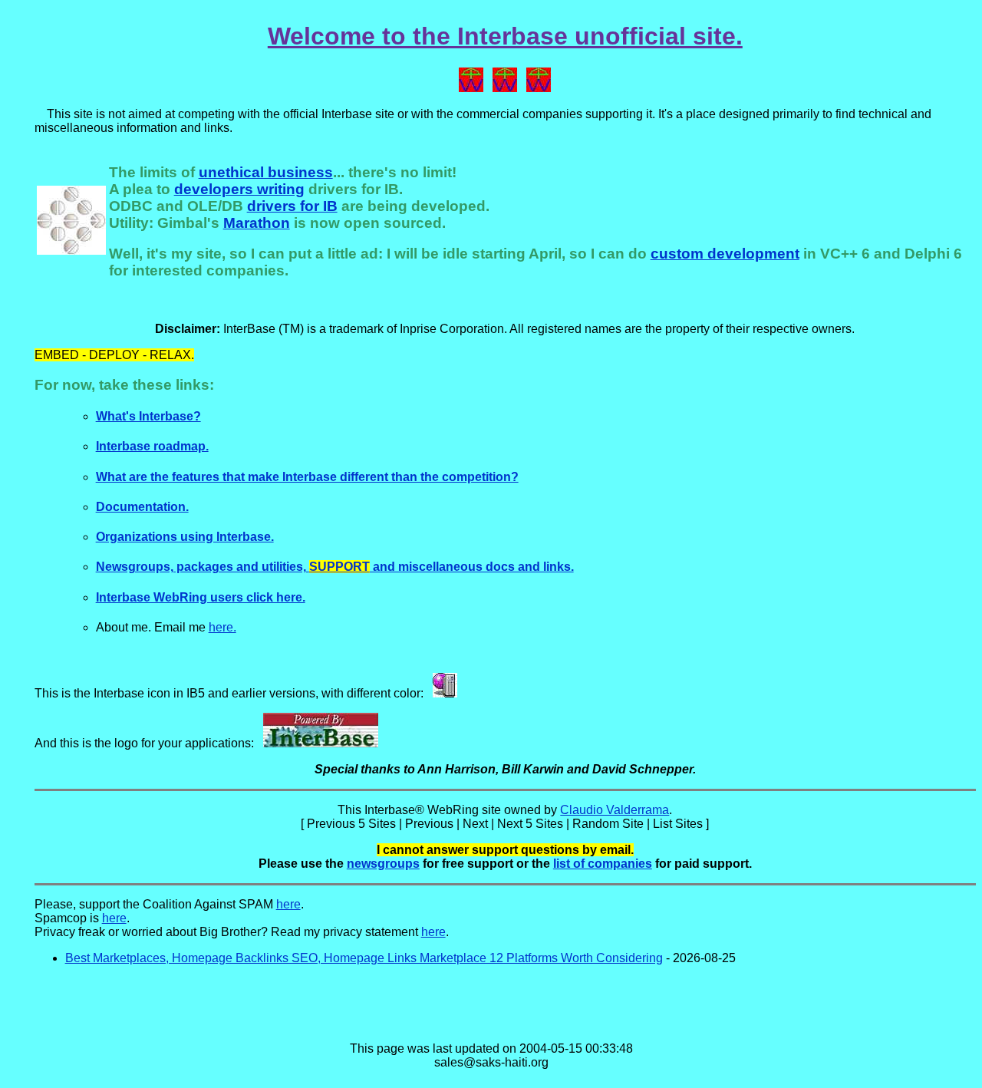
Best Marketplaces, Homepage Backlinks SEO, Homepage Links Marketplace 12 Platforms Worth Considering (364, 957)
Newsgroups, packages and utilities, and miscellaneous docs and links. (335, 566)
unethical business (266, 172)
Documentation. (142, 506)
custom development (725, 254)
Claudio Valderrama (614, 809)
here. (222, 627)
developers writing (239, 189)
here (288, 904)
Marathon (256, 223)
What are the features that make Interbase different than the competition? (307, 476)
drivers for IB (292, 206)
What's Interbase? (148, 416)
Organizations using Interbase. (185, 536)
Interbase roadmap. (152, 446)
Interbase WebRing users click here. (200, 597)
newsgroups (383, 863)
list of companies (602, 863)
